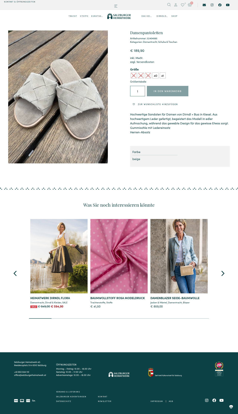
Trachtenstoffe (97, 302)
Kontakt (102, 396)
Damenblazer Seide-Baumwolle (175, 298)
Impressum (156, 401)
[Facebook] (219, 5)
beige (136, 159)
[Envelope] (204, 5)
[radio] (133, 75)
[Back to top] (231, 391)
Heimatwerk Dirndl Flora (50, 298)
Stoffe (109, 302)
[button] (115, 6)
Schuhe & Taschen (167, 41)
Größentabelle (138, 81)
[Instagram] (212, 5)
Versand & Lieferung (68, 392)
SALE (64, 302)
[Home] (119, 16)
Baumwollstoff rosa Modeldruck (117, 298)
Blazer (186, 302)
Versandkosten (145, 62)
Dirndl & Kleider (53, 302)
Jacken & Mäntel (158, 302)
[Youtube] (227, 5)
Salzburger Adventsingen (71, 396)
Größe (134, 69)
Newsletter (104, 401)
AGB (171, 401)
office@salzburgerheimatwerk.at (30, 374)
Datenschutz (63, 401)
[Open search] (169, 5)
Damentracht (150, 41)
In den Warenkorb (168, 91)
